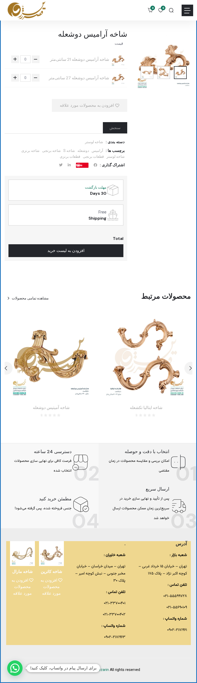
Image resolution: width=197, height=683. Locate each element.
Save (79, 165)
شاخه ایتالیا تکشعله (146, 407)
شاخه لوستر (94, 142)
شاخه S (69, 151)
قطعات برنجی (93, 156)
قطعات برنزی (70, 156)
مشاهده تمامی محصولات (30, 298)
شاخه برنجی (51, 151)
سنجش (115, 127)
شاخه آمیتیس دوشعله (51, 407)
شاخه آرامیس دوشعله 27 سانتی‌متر (79, 78)
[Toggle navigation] (187, 10)
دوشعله (83, 151)
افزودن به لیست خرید (65, 250)
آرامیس (97, 151)
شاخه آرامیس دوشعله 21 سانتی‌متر (79, 59)
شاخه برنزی (30, 151)
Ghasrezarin (99, 670)
